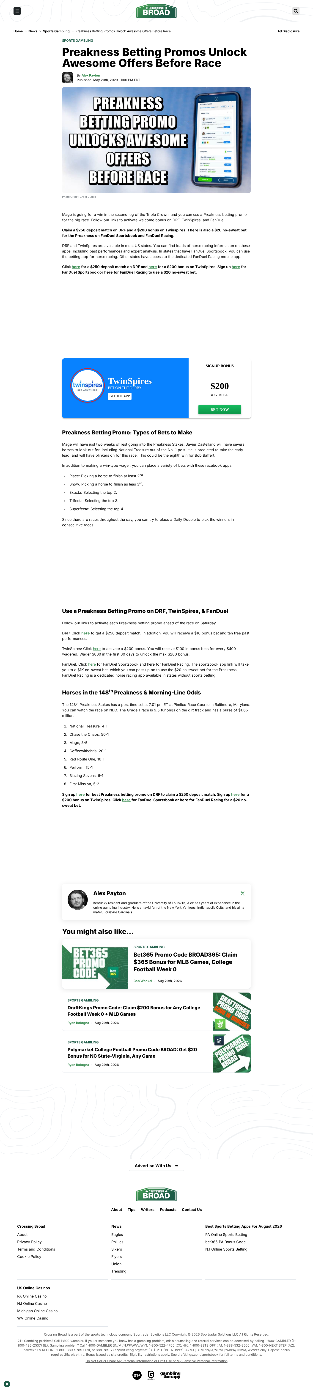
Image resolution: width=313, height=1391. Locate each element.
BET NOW (220, 410)
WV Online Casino (32, 1318)
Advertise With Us (153, 1165)
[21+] (137, 1375)
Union (116, 1264)
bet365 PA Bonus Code (225, 1242)
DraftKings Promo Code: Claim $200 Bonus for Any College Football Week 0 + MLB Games (134, 1011)
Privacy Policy (29, 1242)
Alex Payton (91, 75)
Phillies (117, 1242)
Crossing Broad (31, 1226)
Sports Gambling (77, 40)
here (76, 266)
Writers (147, 1209)
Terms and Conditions (36, 1249)
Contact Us (192, 1209)
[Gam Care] (151, 1375)
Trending (118, 1271)
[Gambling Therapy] (170, 1375)
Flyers (116, 1256)
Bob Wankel (143, 981)
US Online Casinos (33, 1288)
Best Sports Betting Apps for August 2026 (243, 1226)
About (116, 1209)
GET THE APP (120, 396)
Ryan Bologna (78, 1023)
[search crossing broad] (295, 11)
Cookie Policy (29, 1256)
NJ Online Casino (32, 1303)
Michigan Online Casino (37, 1311)
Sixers (116, 1249)
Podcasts (168, 1209)
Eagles (117, 1234)
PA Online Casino (32, 1296)
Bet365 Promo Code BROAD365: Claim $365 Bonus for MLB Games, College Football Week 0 (185, 962)
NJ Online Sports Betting (226, 1249)
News (116, 1226)
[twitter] (242, 893)
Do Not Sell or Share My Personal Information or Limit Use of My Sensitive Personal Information (157, 1361)
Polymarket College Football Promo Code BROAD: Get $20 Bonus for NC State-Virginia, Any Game (132, 1053)
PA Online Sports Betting (226, 1234)
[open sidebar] (17, 11)
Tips (131, 1209)
